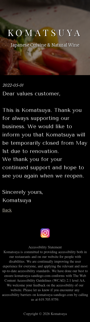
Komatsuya (45, 32)
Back (7, 210)
